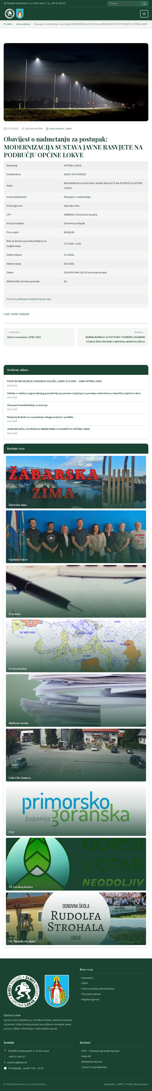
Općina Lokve (18, 1084)
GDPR (85, 983)
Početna (8, 24)
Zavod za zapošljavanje (94, 1067)
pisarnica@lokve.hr (17, 1062)
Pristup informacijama (137, 1084)
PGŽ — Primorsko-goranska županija (100, 1051)
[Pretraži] (144, 3)
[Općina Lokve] (14, 13)
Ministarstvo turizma (92, 1061)
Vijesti (68, 128)
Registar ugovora (90, 999)
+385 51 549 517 (58, 3)
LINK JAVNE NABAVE (17, 314)
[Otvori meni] (144, 13)
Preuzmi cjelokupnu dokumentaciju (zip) (28, 299)
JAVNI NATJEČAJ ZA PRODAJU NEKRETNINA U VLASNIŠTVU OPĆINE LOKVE (48, 429)
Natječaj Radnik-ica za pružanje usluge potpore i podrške (40, 417)
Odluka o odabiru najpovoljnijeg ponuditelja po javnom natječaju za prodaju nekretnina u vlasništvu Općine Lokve (74, 393)
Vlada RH (86, 1056)
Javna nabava (23, 24)
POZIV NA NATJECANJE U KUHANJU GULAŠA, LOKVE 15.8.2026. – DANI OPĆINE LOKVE (54, 381)
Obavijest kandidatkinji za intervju (27, 405)
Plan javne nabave (91, 994)
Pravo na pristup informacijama (98, 988)
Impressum (87, 978)
